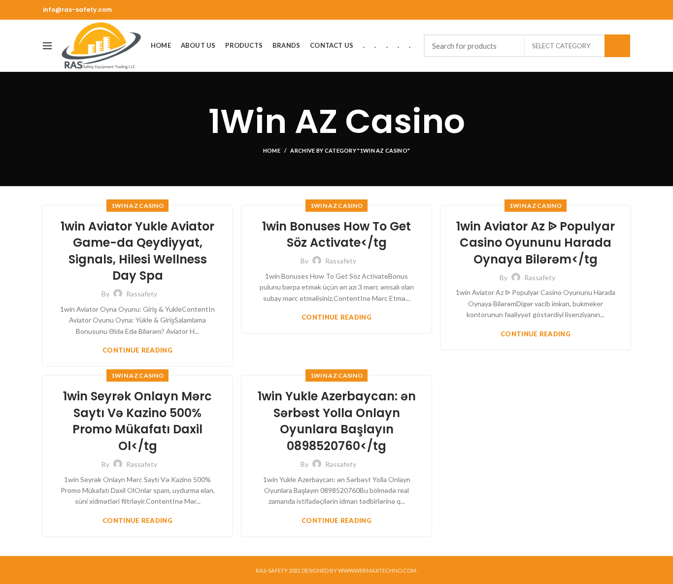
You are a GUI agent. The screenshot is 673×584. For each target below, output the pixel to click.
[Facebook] (624, 9)
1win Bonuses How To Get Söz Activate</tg (336, 234)
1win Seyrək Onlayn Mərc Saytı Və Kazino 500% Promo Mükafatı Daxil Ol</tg (137, 421)
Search (617, 45)
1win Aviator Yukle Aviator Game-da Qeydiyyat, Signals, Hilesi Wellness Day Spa (137, 251)
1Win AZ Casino (137, 205)
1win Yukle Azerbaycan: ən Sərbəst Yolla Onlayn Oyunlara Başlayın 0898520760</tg (337, 421)
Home (271, 150)
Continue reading (137, 350)
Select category (561, 46)
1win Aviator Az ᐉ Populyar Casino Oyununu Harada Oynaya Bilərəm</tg (535, 242)
